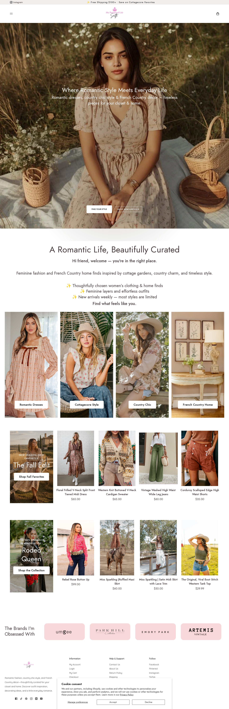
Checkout (73, 677)
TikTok (152, 677)
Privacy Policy (126, 694)
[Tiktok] (21, 698)
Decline (148, 702)
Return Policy (115, 673)
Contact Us (114, 664)
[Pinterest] (26, 698)
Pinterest (153, 668)
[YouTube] (41, 698)
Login (72, 668)
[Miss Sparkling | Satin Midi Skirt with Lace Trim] (158, 547)
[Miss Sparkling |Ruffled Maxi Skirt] (117, 547)
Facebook (154, 664)
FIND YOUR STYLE (99, 209)
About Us (113, 668)
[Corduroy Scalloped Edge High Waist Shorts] (199, 458)
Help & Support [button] (116, 658)
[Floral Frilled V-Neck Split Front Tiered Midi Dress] (75, 458)
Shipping (113, 677)
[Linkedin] (36, 698)
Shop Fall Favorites (31, 476)
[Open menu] (14, 14)
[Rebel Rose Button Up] (75, 547)
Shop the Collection (31, 570)
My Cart (73, 673)
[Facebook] (16, 698)
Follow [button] (152, 658)
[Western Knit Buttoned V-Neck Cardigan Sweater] (117, 458)
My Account (75, 664)
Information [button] (74, 658)
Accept (113, 702)
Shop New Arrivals (128, 209)
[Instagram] (31, 698)
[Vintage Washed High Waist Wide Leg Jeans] (158, 458)
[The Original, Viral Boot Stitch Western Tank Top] (199, 547)
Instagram (17, 2)
